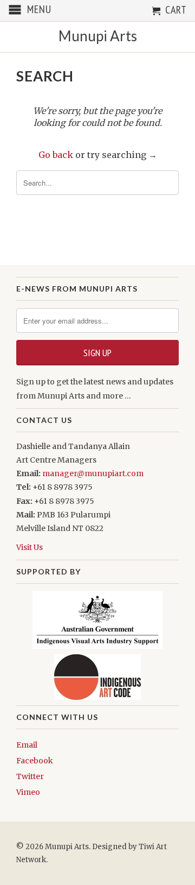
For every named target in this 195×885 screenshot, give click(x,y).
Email (26, 745)
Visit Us (29, 547)
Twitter (30, 776)
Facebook (34, 761)
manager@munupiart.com (93, 473)
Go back (55, 154)
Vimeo (28, 792)
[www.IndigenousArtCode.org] (97, 677)
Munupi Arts (97, 36)
